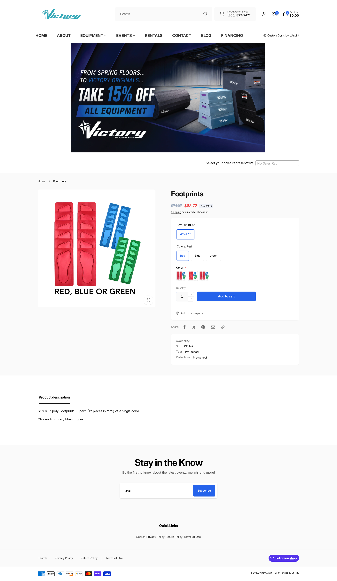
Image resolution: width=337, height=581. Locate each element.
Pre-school (192, 351)
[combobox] (163, 14)
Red (182, 255)
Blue (197, 255)
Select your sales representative (230, 163)
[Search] (205, 14)
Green (213, 255)
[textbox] (277, 163)
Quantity (181, 288)
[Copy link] (223, 327)
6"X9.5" (185, 234)
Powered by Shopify (290, 573)
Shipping (176, 212)
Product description (54, 397)
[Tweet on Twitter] (194, 327)
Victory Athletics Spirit (269, 573)
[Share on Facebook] (184, 327)
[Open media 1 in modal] (96, 248)
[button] (291, 14)
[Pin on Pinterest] (203, 327)
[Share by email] (213, 327)
